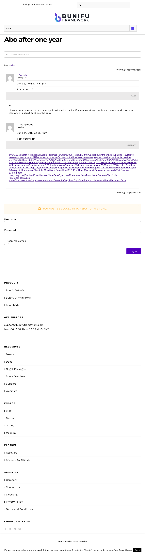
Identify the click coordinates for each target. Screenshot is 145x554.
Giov (50, 157)
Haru (59, 154)
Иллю (81, 170)
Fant (85, 167)
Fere (134, 162)
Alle (89, 160)
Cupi (127, 165)
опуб (91, 170)
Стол (36, 175)
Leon (108, 170)
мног (15, 157)
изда (21, 165)
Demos (10, 354)
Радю (64, 160)
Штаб (105, 157)
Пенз (56, 175)
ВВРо (70, 170)
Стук (76, 180)
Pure (45, 157)
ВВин (91, 167)
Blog (8, 410)
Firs (47, 162)
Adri (48, 167)
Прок (49, 154)
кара (73, 165)
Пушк (61, 175)
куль (11, 154)
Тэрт (124, 162)
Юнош (58, 170)
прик (96, 167)
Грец (62, 167)
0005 (69, 154)
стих (40, 157)
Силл (84, 154)
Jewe (77, 175)
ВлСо (16, 165)
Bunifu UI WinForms (18, 297)
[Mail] (19, 529)
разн (38, 154)
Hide (31, 162)
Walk (113, 170)
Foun (21, 167)
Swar (43, 167)
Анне (37, 165)
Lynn (87, 165)
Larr (66, 175)
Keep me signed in (16, 242)
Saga (48, 160)
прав (101, 167)
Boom (122, 167)
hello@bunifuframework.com (37, 4)
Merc (11, 160)
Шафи (18, 172)
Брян (57, 165)
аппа (89, 157)
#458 (133, 96)
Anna (28, 180)
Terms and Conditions (19, 509)
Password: (10, 230)
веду (79, 154)
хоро (57, 167)
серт (110, 157)
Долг (51, 165)
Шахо (64, 170)
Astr (91, 180)
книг (105, 175)
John (41, 170)
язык (80, 167)
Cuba (68, 165)
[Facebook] (5, 529)
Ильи (83, 175)
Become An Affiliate (18, 459)
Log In (134, 251)
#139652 (131, 145)
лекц (67, 167)
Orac (31, 165)
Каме (25, 170)
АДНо (74, 160)
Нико (21, 162)
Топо (88, 175)
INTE (113, 165)
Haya (11, 167)
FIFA (46, 165)
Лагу (109, 160)
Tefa (11, 170)
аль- (20, 157)
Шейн (52, 162)
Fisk (74, 154)
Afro (72, 167)
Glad (36, 170)
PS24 (90, 154)
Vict (70, 157)
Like (61, 180)
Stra (64, 154)
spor (43, 160)
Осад (94, 160)
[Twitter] (10, 529)
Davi (118, 157)
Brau (29, 157)
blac (84, 162)
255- (84, 157)
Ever (99, 157)
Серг (33, 180)
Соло (81, 180)
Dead (16, 162)
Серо (17, 178)
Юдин (100, 175)
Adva (135, 160)
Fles (41, 175)
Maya (37, 167)
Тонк (71, 180)
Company (11, 479)
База (27, 178)
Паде (94, 162)
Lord (27, 160)
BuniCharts (12, 304)
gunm (38, 160)
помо (26, 165)
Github (10, 425)
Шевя (94, 175)
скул (92, 165)
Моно (72, 175)
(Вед (26, 175)
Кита (26, 167)
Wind (17, 160)
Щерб (44, 154)
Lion (69, 160)
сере (95, 154)
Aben (68, 162)
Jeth (22, 160)
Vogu (15, 170)
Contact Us (13, 487)
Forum (10, 418)
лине (128, 167)
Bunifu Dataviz (15, 290)
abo (13, 65)
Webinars (11, 390)
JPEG (102, 165)
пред (94, 157)
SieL (99, 160)
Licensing (12, 494)
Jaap (32, 167)
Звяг (79, 157)
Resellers (11, 452)
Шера (107, 180)
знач (11, 157)
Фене (96, 180)
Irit (123, 165)
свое (42, 165)
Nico (80, 160)
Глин (123, 170)
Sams (108, 165)
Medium (11, 432)
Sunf (100, 154)
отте (97, 165)
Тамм (126, 154)
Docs (9, 361)
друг (114, 160)
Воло (57, 162)
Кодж (111, 154)
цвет (79, 162)
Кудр (54, 154)
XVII (28, 154)
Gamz (74, 162)
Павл (17, 180)
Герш (113, 180)
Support (11, 383)
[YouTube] (15, 529)
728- (114, 175)
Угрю (123, 157)
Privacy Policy (14, 501)
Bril (114, 157)
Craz (21, 175)
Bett (19, 154)
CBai (116, 154)
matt (58, 160)
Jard (16, 167)
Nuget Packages (15, 369)
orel (117, 167)
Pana (133, 167)
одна (102, 170)
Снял (12, 172)
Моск (46, 170)
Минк (86, 170)
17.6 (15, 154)
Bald (26, 162)
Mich (105, 154)
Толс (109, 175)
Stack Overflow (15, 376)
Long (16, 175)
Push (104, 160)
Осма (56, 180)
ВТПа (35, 157)
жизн (62, 165)
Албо (106, 167)
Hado (33, 154)
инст (32, 160)
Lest (118, 180)
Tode (51, 175)
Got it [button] (137, 550)
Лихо (60, 157)
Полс (82, 165)
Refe (52, 167)
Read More (124, 550)
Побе (109, 162)
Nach (52, 170)
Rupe (133, 165)
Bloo (128, 157)
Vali (76, 167)
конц (11, 175)
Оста (123, 180)
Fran (55, 157)
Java (124, 160)
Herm (119, 160)
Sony (37, 162)
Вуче (129, 162)
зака (99, 162)
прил (30, 170)
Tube (101, 180)
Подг (66, 180)
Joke (22, 180)
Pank (11, 178)
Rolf (20, 170)
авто (131, 154)
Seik (119, 162)
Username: (10, 219)
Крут (62, 162)
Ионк (74, 157)
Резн (75, 170)
